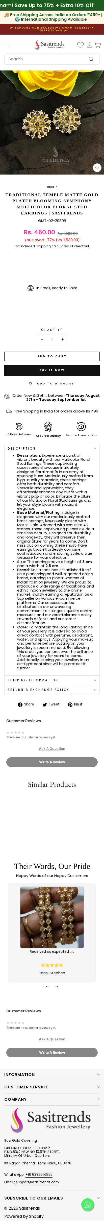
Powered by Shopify (24, 1216)
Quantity (52, 330)
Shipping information (33, 680)
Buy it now (52, 370)
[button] (52, 748)
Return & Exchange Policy (39, 690)
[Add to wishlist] (6, 800)
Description (22, 449)
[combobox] (52, 59)
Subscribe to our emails (33, 1198)
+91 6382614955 (39, 1174)
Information (19, 1075)
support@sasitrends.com (37, 1182)
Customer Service (26, 1087)
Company (15, 1099)
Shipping (43, 246)
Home (51, 187)
